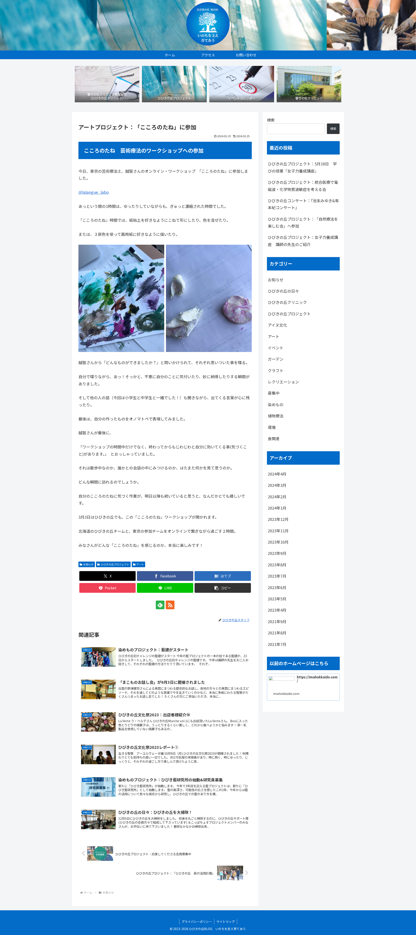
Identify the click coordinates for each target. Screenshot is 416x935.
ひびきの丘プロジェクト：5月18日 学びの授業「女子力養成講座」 (302, 167)
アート (140, 564)
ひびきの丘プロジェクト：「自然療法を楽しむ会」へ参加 (303, 222)
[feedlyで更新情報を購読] (160, 605)
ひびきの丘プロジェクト (115, 564)
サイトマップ (225, 921)
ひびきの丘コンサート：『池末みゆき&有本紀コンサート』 (303, 204)
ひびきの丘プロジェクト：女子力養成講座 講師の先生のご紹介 (303, 240)
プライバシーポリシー (197, 921)
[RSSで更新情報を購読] (170, 605)
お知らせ (88, 564)
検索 (271, 120)
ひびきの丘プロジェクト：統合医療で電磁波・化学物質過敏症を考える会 (303, 185)
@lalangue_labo (93, 192)
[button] (223, 588)
